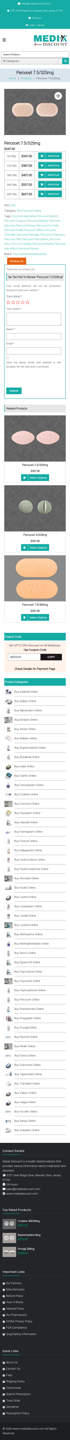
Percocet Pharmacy (52, 234)
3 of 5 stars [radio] (18, 302)
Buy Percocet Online (29, 210)
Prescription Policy (17, 1413)
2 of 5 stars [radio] (13, 302)
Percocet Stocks (28, 248)
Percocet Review (43, 243)
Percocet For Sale (47, 225)
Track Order (13, 1400)
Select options (38, 477)
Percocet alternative (24, 216)
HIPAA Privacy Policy (19, 1321)
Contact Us (13, 1368)
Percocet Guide (13, 230)
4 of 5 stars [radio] (23, 302)
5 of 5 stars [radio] (27, 302)
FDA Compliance (16, 1327)
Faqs (9, 1375)
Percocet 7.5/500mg (35, 604)
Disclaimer (12, 1406)
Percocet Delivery (37, 220)
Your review (14, 308)
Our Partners (14, 1283)
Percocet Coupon (14, 220)
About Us (12, 1362)
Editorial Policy (15, 1308)
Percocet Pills (12, 239)
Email (10, 343)
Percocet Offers (33, 230)
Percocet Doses (25, 225)
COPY (51, 657)
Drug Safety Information (21, 1334)
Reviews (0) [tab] (16, 261)
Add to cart (53, 156)
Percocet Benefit (47, 216)
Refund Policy (14, 1296)
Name (10, 329)
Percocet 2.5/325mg (35, 465)
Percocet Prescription (35, 239)
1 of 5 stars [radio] (8, 302)
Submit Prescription (18, 1394)
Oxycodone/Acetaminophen (30, 254)
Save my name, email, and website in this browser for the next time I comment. (33, 364)
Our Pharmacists (16, 1315)
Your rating (14, 296)
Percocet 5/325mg (35, 534)
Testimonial (13, 1387)
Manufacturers (15, 1289)
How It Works (14, 1302)
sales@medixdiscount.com (36, 3)
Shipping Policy (15, 1381)
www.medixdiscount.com (22, 1193)
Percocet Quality (21, 243)
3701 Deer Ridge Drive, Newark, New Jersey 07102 (36, 10)
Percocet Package (28, 234)
